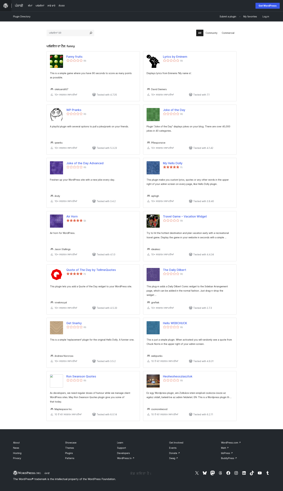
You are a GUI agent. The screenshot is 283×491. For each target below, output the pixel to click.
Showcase (70, 442)
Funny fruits (74, 56)
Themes (69, 447)
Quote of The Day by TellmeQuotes (91, 270)
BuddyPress (229, 458)
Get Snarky (74, 323)
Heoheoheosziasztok (177, 376)
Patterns (69, 458)
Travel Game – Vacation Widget (185, 216)
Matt (225, 447)
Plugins (69, 453)
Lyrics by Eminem (175, 56)
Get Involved (176, 442)
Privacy (17, 458)
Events (173, 447)
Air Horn (72, 216)
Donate (174, 453)
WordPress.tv (125, 458)
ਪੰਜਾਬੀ (47, 473)
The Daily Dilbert (174, 270)
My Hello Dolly (172, 163)
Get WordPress (268, 5)
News (16, 447)
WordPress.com (231, 442)
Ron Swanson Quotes (81, 376)
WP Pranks (73, 110)
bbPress (227, 453)
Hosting (17, 453)
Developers (123, 453)
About (16, 442)
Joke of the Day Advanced (85, 163)
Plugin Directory (21, 16)
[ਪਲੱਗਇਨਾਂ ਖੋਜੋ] (91, 33)
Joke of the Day (174, 110)
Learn (120, 442)
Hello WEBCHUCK (175, 323)
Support (121, 447)
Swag (173, 458)
